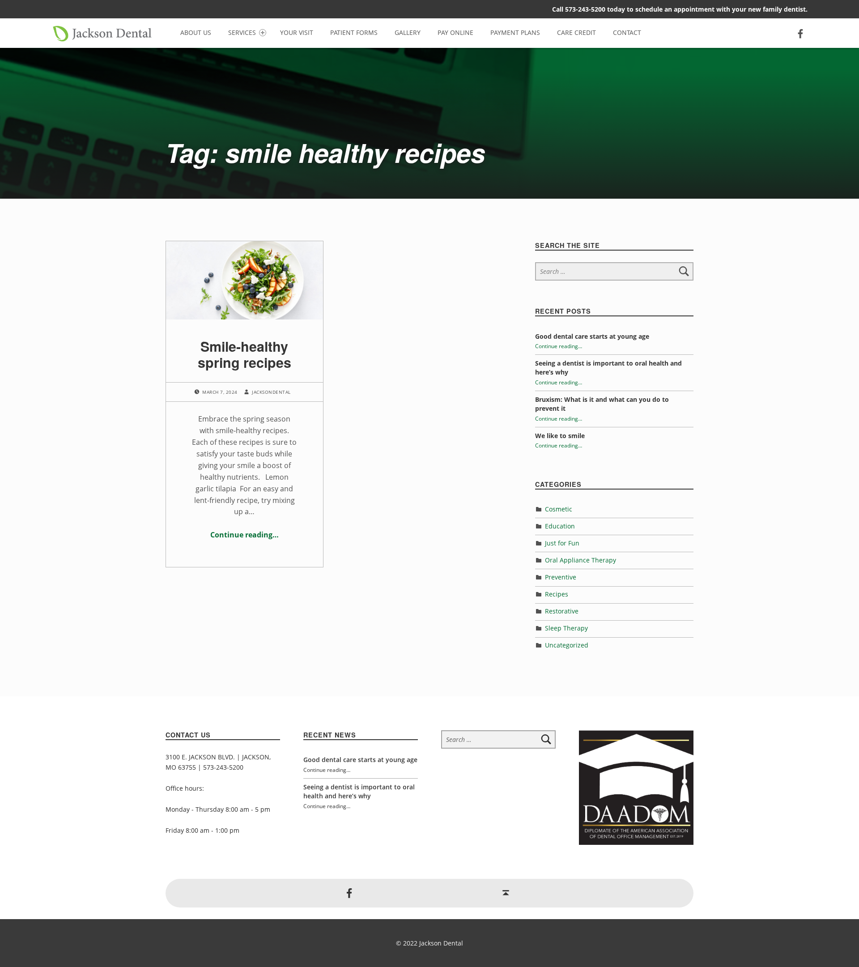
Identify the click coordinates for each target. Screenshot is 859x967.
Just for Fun (562, 543)
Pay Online (455, 32)
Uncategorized (566, 645)
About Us (195, 32)
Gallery (408, 32)
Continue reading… (244, 535)
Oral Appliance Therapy (580, 560)
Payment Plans (515, 32)
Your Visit (296, 32)
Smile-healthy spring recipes (244, 354)
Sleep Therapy (566, 628)
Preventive (560, 577)
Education (560, 526)
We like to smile (560, 435)
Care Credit (576, 32)
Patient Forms (354, 32)
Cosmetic (558, 509)
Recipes (556, 594)
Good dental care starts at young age (592, 336)
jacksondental (271, 392)
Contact (627, 32)
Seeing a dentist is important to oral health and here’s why (359, 791)
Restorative (561, 611)
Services (242, 32)
